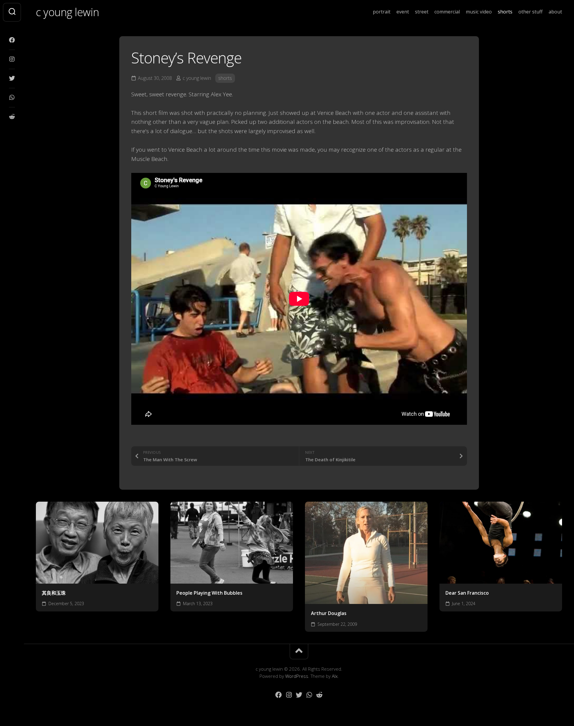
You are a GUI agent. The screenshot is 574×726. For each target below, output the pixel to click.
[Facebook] (12, 40)
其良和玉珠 (54, 593)
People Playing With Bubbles (209, 593)
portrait (381, 12)
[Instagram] (12, 59)
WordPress (296, 676)
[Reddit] (12, 116)
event (402, 12)
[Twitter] (12, 78)
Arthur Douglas (328, 613)
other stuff (530, 12)
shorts (505, 12)
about (555, 12)
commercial (447, 12)
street (421, 12)
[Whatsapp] (12, 97)
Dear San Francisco (467, 593)
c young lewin (67, 12)
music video (479, 12)
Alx (335, 676)
